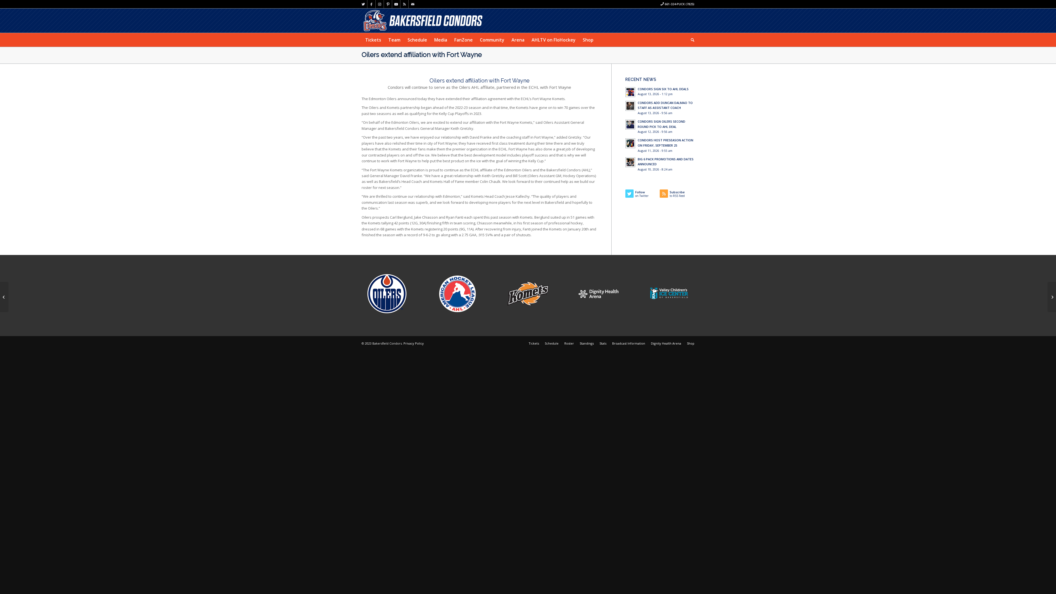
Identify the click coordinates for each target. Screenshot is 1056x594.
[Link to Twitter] (363, 4)
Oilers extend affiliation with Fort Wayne (422, 55)
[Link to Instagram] (380, 4)
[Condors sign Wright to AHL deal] (1051, 297)
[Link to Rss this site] (404, 4)
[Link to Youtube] (396, 4)
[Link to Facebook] (371, 4)
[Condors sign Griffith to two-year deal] (4, 297)
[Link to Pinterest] (388, 4)
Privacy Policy (413, 343)
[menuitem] (373, 40)
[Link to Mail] (413, 4)
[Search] (690, 40)
